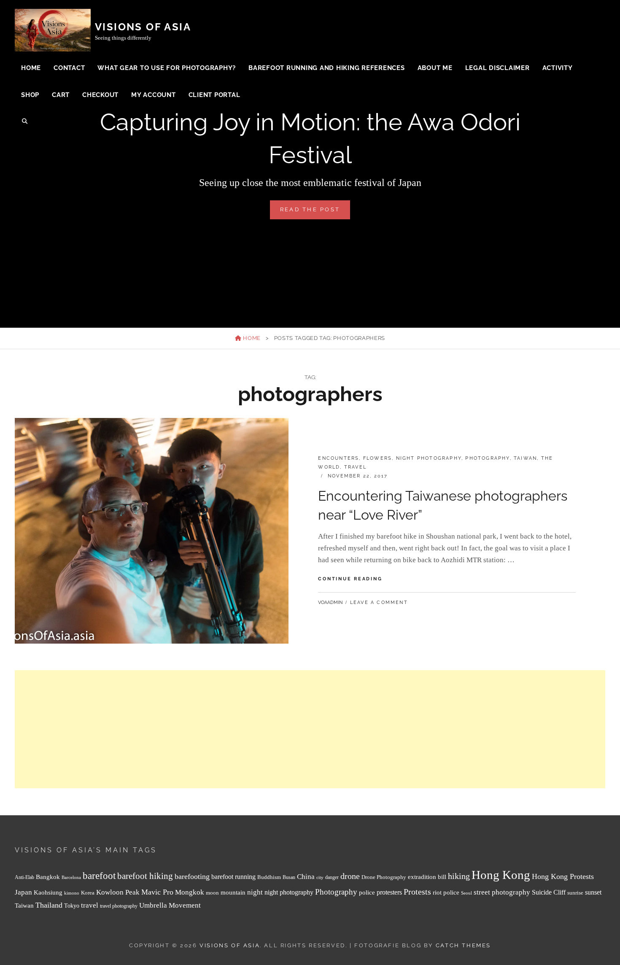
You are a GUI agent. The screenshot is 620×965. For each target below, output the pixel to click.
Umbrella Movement (170, 905)
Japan (23, 892)
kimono (71, 893)
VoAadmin (330, 602)
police (367, 892)
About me (435, 68)
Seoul (466, 893)
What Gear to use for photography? (166, 68)
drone (350, 876)
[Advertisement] (268, 729)
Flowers (377, 458)
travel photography (118, 906)
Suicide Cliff (549, 892)
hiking (459, 876)
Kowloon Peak (118, 892)
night (255, 892)
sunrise (575, 893)
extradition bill (427, 876)
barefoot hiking (145, 876)
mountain (233, 892)
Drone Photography (383, 877)
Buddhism (269, 877)
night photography (288, 892)
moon (212, 893)
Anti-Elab (24, 877)
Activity (557, 68)
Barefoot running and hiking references (326, 68)
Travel (355, 467)
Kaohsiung (48, 892)
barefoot (99, 876)
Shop (30, 95)
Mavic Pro (157, 892)
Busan (289, 877)
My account (153, 95)
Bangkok (48, 876)
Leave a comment (379, 602)
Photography (487, 458)
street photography (502, 892)
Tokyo (71, 905)
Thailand (48, 905)
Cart (61, 95)
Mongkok (189, 892)
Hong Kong (501, 874)
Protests (417, 891)
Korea (87, 893)
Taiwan (525, 458)
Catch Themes (463, 945)
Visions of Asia (143, 27)
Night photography (428, 458)
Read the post (315, 212)
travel (89, 905)
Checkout (100, 95)
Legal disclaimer (497, 68)
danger (332, 877)
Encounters (338, 458)
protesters (389, 892)
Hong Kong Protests (563, 876)
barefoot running (233, 877)
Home (31, 68)
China (306, 877)
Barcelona (71, 877)
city (319, 877)
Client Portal (214, 95)
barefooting (192, 876)
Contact (69, 68)
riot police (446, 892)
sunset (593, 892)
